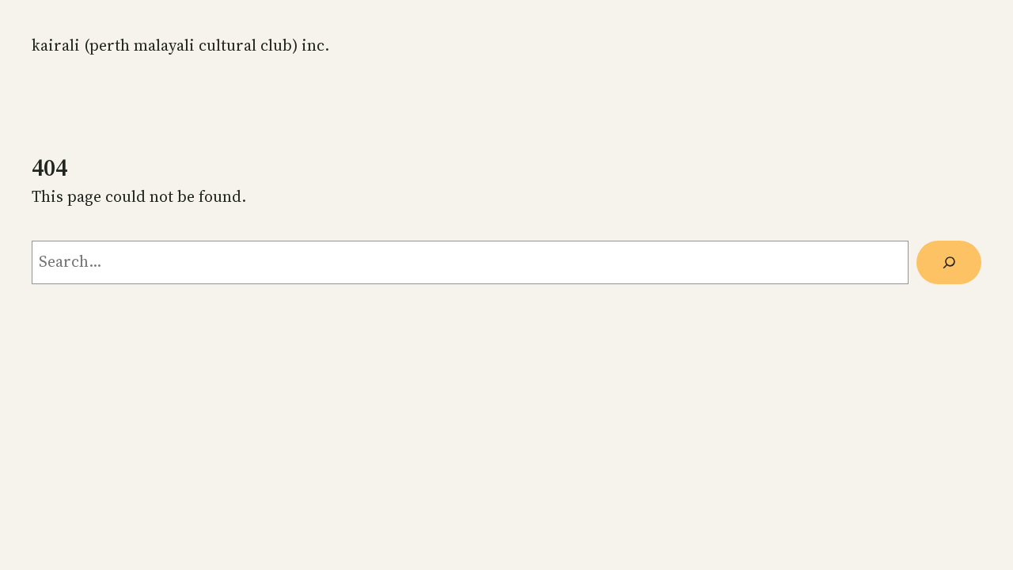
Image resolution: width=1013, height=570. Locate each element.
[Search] (948, 262)
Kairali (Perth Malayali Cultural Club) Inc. (180, 45)
